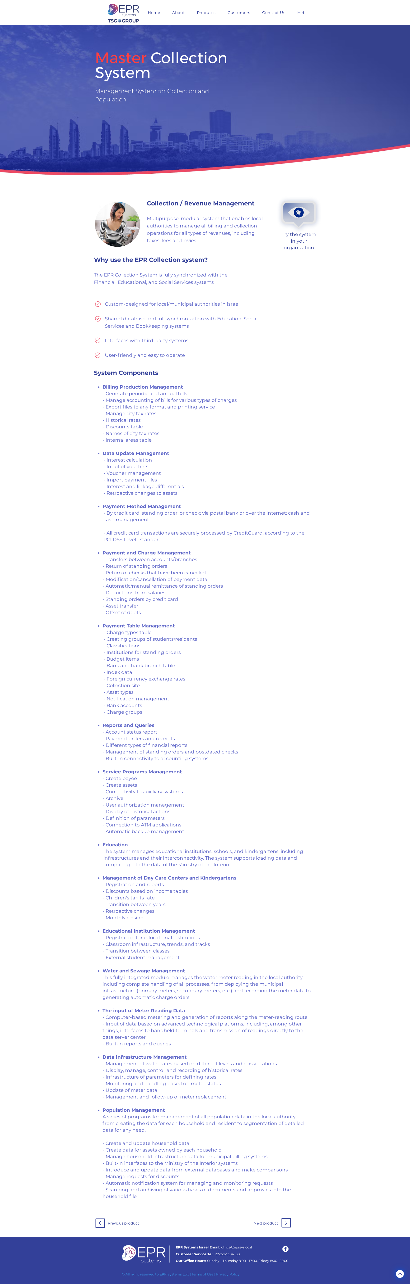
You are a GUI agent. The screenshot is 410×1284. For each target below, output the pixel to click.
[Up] (400, 1274)
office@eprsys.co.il (236, 1247)
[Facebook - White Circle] (285, 1249)
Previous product (123, 1223)
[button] (206, 12)
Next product (266, 1223)
